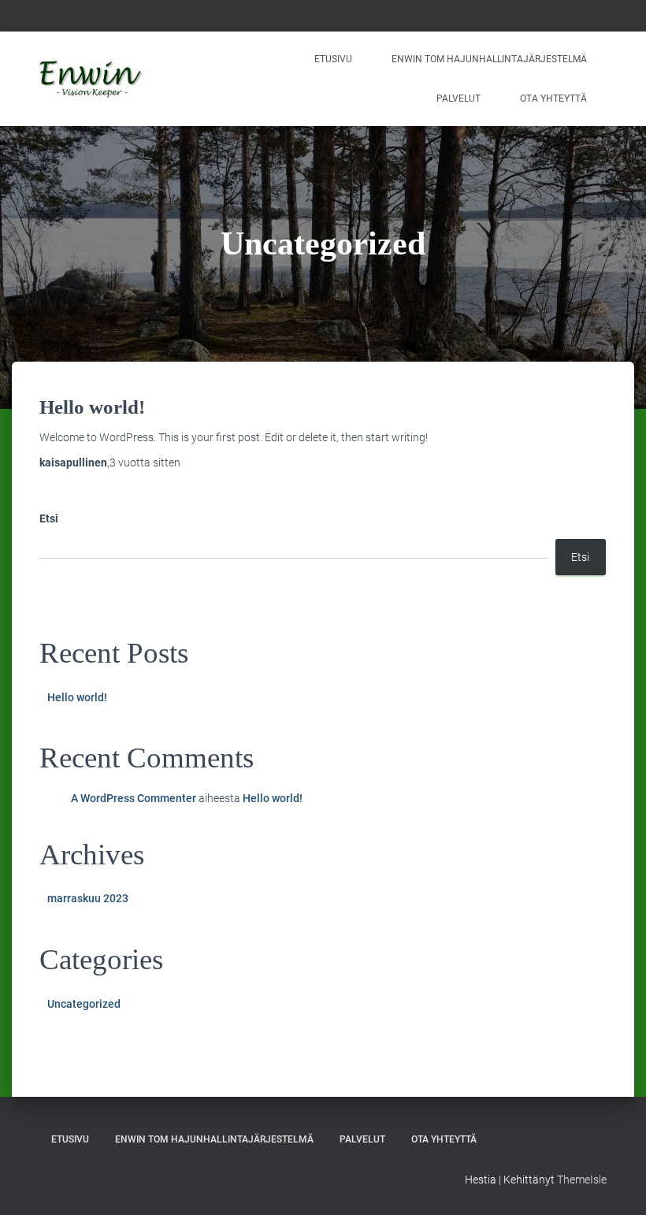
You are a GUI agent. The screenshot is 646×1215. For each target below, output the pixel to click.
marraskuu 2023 (87, 898)
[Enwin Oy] (91, 78)
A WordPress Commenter (133, 798)
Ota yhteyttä (553, 98)
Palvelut (458, 98)
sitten (145, 462)
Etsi (48, 518)
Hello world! (92, 407)
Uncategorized (84, 1004)
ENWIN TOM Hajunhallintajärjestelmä (489, 59)
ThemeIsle (582, 1179)
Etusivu (333, 59)
